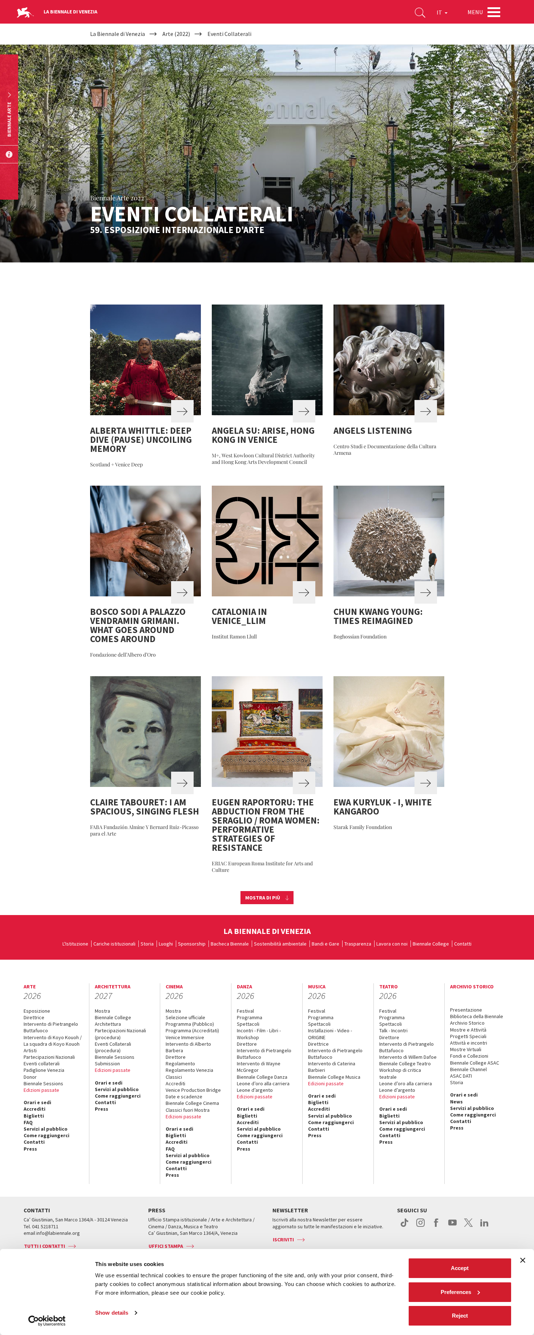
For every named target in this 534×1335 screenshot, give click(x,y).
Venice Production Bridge (193, 1090)
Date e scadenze (184, 1096)
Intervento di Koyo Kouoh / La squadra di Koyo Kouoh (53, 1040)
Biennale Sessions (43, 1083)
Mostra (102, 1011)
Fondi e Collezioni (469, 1056)
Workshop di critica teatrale (400, 1073)
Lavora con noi (392, 943)
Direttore (176, 1057)
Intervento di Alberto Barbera (188, 1047)
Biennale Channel (468, 1069)
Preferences (456, 1292)
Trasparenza (357, 943)
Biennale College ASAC (474, 1063)
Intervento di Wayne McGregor (258, 1066)
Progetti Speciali (468, 1036)
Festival (245, 1011)
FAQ (28, 1122)
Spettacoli (248, 1024)
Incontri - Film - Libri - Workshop (259, 1033)
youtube (452, 1226)
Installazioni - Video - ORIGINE (330, 1033)
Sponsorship (192, 943)
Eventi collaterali (42, 1063)
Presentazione (466, 1010)
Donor (30, 1077)
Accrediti (34, 1109)
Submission (107, 1063)
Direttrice (34, 1017)
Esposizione (37, 1011)
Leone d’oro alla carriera (263, 1083)
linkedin (484, 1226)
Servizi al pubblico (46, 1129)
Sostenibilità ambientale (280, 943)
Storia (147, 943)
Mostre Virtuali (465, 1049)
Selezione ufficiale (185, 1017)
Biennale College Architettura (113, 1020)
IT (440, 12)
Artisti (30, 1050)
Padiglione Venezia (44, 1070)
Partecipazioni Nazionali (49, 1057)
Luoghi (166, 943)
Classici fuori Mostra (188, 1110)
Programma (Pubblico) (190, 1024)
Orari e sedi (37, 1102)
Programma (249, 1017)
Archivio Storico (467, 1023)
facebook (436, 1226)
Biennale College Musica (334, 1077)
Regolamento (180, 1063)
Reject (460, 1315)
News (456, 1101)
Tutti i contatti (44, 1246)
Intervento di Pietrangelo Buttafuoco (51, 1027)
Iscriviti (283, 1239)
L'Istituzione (75, 943)
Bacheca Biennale (230, 943)
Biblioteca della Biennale (476, 1016)
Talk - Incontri (393, 1030)
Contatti (463, 943)
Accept (460, 1268)
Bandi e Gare (325, 943)
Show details (111, 1313)
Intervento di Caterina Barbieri (331, 1066)
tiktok (404, 1226)
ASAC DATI (461, 1076)
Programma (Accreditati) (192, 1030)
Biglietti (34, 1115)
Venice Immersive (185, 1037)
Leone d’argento (255, 1090)
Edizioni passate (41, 1090)
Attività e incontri (468, 1043)
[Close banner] (522, 1260)
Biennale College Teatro (405, 1063)
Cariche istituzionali (114, 943)
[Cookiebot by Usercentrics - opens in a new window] (47, 1320)
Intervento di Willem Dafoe (408, 1057)
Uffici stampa (166, 1246)
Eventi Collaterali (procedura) (113, 1047)
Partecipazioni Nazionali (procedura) (120, 1033)
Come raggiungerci (46, 1135)
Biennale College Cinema (192, 1103)
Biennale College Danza (262, 1077)
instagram (420, 1226)
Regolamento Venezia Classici (189, 1073)
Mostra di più (262, 897)
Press (30, 1149)
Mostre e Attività (468, 1029)
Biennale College (431, 943)
